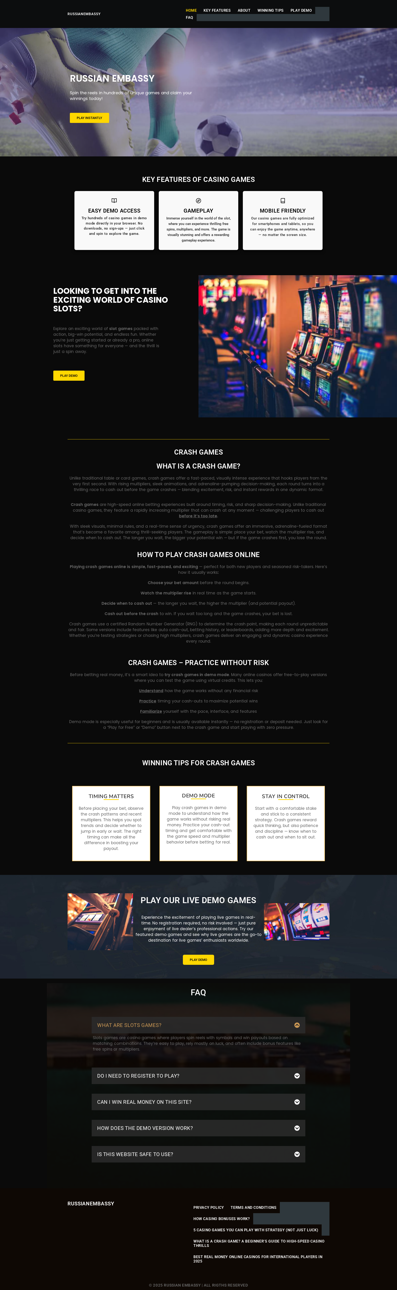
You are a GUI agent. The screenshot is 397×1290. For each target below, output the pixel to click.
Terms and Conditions (253, 1207)
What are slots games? (129, 1025)
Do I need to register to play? (138, 1076)
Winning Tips (271, 10)
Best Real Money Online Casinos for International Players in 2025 (257, 1259)
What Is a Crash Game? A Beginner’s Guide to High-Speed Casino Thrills (259, 1243)
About (244, 10)
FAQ (189, 17)
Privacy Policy (208, 1207)
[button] (198, 1025)
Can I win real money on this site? (144, 1102)
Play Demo (301, 10)
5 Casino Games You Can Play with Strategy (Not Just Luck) (255, 1230)
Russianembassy (84, 14)
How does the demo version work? (145, 1128)
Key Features (217, 10)
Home (191, 10)
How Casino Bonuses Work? (221, 1219)
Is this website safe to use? (135, 1154)
